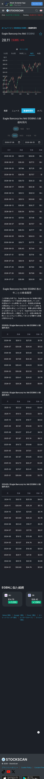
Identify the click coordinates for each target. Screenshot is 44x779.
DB (33, 595)
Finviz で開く (31, 615)
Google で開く (19, 615)
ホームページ (7, 28)
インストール (37, 4)
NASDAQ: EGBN (20, 28)
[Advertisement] (22, 101)
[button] (3, 10)
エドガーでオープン (26, 617)
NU (10, 595)
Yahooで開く (6, 615)
